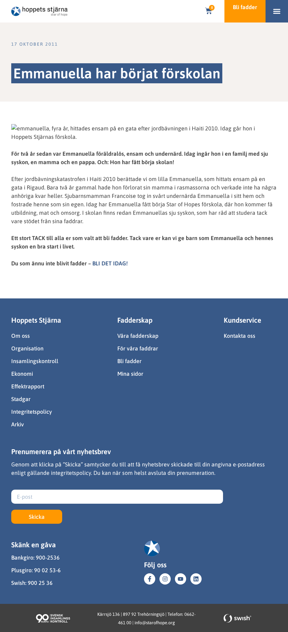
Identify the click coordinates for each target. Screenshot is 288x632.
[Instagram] (165, 579)
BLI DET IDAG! (110, 263)
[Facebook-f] (149, 579)
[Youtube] (180, 579)
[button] (277, 11)
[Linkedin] (196, 579)
